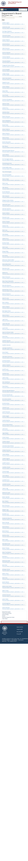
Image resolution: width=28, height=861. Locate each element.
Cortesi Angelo (5, 416)
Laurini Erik (5, 328)
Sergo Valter (5, 91)
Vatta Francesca (6, 48)
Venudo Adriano (6, 44)
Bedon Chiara (5, 573)
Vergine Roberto (6, 39)
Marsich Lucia (5, 298)
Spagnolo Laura (5, 82)
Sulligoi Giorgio (5, 74)
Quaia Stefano (5, 154)
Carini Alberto (5, 475)
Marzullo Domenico (6, 285)
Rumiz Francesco (6, 116)
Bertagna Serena (6, 569)
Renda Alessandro (6, 142)
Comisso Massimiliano (7, 424)
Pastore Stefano (6, 213)
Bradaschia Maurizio (7, 518)
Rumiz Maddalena (6, 120)
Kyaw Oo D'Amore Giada (7, 332)
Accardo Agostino (6, 603)
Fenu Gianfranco (6, 382)
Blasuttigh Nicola (6, 543)
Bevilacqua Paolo (6, 560)
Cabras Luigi (5, 488)
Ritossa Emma (5, 137)
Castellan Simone (6, 467)
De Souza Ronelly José (7, 394)
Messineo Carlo (5, 268)
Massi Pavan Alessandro (7, 281)
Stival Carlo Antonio (6, 78)
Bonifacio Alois (5, 535)
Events (3, 616)
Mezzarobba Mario (6, 264)
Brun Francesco (5, 505)
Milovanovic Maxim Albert (8, 260)
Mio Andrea (5, 255)
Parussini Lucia (5, 217)
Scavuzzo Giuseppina (7, 99)
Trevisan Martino (6, 56)
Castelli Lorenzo (6, 463)
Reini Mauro (5, 146)
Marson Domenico (6, 294)
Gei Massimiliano (6, 360)
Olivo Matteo (5, 234)
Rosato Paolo (5, 125)
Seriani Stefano (5, 86)
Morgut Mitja (5, 251)
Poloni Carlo (5, 183)
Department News (6, 612)
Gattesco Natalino (6, 365)
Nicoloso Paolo (5, 242)
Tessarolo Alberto (6, 61)
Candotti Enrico (5, 480)
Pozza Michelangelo (6, 171)
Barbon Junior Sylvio (7, 586)
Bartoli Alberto (5, 582)
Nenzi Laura (5, 247)
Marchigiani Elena (6, 311)
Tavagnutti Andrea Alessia (8, 65)
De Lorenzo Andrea (6, 399)
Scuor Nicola (5, 95)
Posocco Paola (5, 179)
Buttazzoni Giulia (6, 492)
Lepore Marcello (6, 323)
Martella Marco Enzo (7, 289)
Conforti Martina (6, 420)
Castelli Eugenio (6, 458)
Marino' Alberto (5, 306)
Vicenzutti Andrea (6, 35)
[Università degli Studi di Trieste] (3, 5)
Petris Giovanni (5, 196)
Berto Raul (4, 565)
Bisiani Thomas (5, 548)
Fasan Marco (5, 386)
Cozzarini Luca (5, 407)
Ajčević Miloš (5, 599)
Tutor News (4, 618)
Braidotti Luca (5, 514)
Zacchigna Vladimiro (7, 31)
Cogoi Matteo (5, 433)
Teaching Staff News (6, 613)
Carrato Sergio (5, 471)
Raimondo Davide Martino (8, 150)
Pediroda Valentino (6, 208)
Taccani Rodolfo (6, 69)
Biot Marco (4, 556)
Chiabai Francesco (6, 450)
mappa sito (19, 629)
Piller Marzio (5, 187)
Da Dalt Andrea (5, 403)
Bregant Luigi (5, 509)
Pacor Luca (4, 230)
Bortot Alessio (5, 531)
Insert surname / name (7, 15)
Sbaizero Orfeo (5, 103)
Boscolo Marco (5, 526)
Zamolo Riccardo (6, 27)
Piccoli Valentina (6, 191)
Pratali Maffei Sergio (7, 167)
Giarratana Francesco (7, 356)
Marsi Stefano (5, 302)
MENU (5, 9)
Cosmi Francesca (6, 411)
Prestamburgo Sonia (7, 163)
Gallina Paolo (5, 377)
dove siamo (19, 631)
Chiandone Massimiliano (8, 446)
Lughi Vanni (5, 319)
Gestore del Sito (20, 627)
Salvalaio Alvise (5, 112)
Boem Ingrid (5, 539)
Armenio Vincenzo (6, 594)
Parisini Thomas (6, 221)
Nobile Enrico (5, 238)
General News (5, 614)
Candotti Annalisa (6, 484)
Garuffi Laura (5, 369)
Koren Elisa (4, 336)
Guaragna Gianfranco (7, 348)
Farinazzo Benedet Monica (8, 390)
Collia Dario (5, 428)
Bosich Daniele (5, 522)
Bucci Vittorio (5, 501)
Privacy (18, 634)
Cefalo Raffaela (5, 454)
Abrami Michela (6, 607)
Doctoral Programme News (8, 617)
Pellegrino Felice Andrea (7, 200)
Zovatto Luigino (5, 22)
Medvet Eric (5, 272)
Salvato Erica (5, 108)
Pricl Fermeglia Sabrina (7, 159)
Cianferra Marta (6, 441)
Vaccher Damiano (6, 52)
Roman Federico (6, 129)
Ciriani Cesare (5, 437)
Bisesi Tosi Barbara (6, 552)
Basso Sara (4, 577)
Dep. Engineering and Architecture (14, 2)
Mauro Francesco (6, 277)
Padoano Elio (5, 225)
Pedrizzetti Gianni (6, 204)
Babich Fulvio (5, 590)
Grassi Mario (5, 352)
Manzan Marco (5, 315)
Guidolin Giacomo (6, 340)
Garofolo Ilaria (5, 373)
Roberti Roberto (6, 133)
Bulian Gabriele (5, 497)
